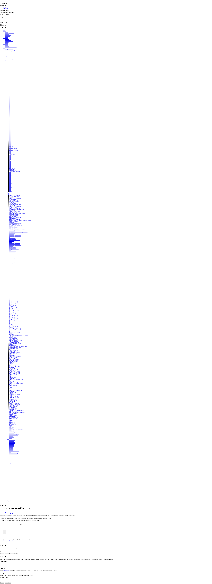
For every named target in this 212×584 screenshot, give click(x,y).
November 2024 (12, 479)
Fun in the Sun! (12, 226)
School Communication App (10, 50)
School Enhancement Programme (11, 47)
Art (9, 237)
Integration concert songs (13, 453)
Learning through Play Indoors (14, 195)
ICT (10, 275)
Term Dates (7, 53)
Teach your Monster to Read (14, 326)
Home (4, 30)
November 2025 (12, 442)
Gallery (6, 493)
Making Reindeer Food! (13, 405)
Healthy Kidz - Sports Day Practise (15, 328)
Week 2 (10, 76)
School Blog (7, 495)
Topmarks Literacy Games (13, 68)
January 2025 (11, 477)
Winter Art (11, 274)
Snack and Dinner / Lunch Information (16, 74)
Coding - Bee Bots (12, 239)
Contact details (7, 36)
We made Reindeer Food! (13, 280)
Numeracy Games (12, 337)
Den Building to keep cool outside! (15, 204)
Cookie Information (8, 535)
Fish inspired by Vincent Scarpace (15, 347)
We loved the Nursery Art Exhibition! (15, 225)
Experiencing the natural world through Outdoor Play (18, 232)
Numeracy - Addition (13, 415)
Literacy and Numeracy (13, 408)
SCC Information (12, 73)
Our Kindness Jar (12, 317)
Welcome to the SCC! (13, 71)
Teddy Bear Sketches (13, 411)
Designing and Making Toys (14, 292)
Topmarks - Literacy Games (14, 322)
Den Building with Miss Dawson (15, 313)
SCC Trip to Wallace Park (13, 150)
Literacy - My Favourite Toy (14, 289)
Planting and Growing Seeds (14, 359)
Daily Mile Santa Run (13, 273)
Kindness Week (12, 423)
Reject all (2, 553)
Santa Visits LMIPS (12, 401)
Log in (4, 502)
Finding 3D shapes (12, 377)
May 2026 (11, 448)
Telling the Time (12, 416)
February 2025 (11, 476)
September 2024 (12, 481)
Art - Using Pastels (12, 312)
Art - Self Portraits (12, 306)
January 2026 (11, 444)
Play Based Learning (13, 399)
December (11, 458)
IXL (10, 452)
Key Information (5, 38)
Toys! (10, 290)
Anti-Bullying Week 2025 (13, 287)
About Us (4, 31)
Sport (6, 490)
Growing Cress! (12, 154)
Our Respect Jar (12, 300)
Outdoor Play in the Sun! (13, 341)
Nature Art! (11, 314)
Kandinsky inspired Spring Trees (15, 235)
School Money (5, 8)
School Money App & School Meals (11, 51)
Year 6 (8, 487)
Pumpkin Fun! (11, 304)
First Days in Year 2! (12, 319)
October (10, 456)
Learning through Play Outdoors (15, 198)
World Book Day (12, 160)
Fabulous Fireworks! (13, 303)
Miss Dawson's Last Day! (13, 200)
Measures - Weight (12, 345)
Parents (4, 48)
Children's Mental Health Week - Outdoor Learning (18, 346)
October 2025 (11, 441)
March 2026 (11, 446)
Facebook (4, 7)
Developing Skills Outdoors (14, 403)
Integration (4, 497)
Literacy (10, 311)
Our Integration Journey (9, 499)
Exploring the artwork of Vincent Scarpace (16, 209)
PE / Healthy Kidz (12, 407)
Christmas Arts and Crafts (13, 396)
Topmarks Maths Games (13, 67)
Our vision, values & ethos (9, 33)
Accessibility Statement (9, 534)
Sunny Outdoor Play (12, 203)
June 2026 (11, 449)
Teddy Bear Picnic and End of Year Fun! (16, 340)
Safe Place (7, 42)
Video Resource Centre (9, 494)
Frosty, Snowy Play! (12, 291)
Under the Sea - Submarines (14, 201)
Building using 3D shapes (13, 382)
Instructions (11, 271)
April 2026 (11, 447)
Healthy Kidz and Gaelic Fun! (14, 352)
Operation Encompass (9, 41)
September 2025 (12, 440)
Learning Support (8, 496)
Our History (7, 34)
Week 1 (10, 75)
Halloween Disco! (12, 305)
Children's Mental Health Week (14, 171)
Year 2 (8, 194)
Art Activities (11, 437)
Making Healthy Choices (13, 215)
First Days (11, 72)
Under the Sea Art (12, 216)
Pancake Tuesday (12, 362)
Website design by (8, 540)
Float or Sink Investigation (13, 214)
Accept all (6, 553)
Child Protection (8, 40)
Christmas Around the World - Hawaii (16, 276)
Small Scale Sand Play (13, 212)
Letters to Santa (12, 270)
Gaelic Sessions (12, 210)
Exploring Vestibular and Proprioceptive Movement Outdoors (20, 220)
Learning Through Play (13, 307)
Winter (10, 384)
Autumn (10, 426)
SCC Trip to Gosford (13, 148)
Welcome (6, 32)
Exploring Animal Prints (13, 369)
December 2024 (12, 478)
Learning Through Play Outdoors (15, 343)
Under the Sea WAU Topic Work (15, 329)
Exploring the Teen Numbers (14, 296)
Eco (5, 489)
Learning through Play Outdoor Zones (16, 379)
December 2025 (12, 443)
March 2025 (11, 475)
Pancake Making (12, 169)
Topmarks (11, 450)
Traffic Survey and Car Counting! (15, 240)
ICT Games (11, 485)
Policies (6, 43)
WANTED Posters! (12, 255)
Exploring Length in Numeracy (14, 371)
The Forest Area (12, 422)
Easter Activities (12, 358)
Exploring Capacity (12, 199)
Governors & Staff (8, 35)
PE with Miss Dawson (13, 207)
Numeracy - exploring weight (14, 211)
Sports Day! (11, 336)
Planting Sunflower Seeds (13, 227)
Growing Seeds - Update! (13, 350)
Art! (10, 253)
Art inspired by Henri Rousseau (14, 366)
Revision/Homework (13, 454)
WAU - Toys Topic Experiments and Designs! (17, 412)
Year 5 (8, 486)
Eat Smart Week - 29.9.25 (13, 318)
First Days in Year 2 (12, 430)
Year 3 (8, 439)
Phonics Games (12, 325)
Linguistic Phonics (12, 283)
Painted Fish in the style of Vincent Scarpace (17, 213)
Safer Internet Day (12, 170)
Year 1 (8, 193)
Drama (10, 242)
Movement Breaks (12, 70)
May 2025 (11, 473)
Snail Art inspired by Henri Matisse (15, 257)
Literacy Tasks (11, 381)
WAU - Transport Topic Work (14, 373)
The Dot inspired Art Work (14, 224)
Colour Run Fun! (12, 351)
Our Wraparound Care (9, 52)
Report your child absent (9, 49)
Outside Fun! (11, 433)
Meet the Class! (12, 320)
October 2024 (11, 480)
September (11, 455)
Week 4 (10, 78)
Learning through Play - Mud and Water (16, 383)
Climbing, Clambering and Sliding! (15, 223)
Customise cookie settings (13, 553)
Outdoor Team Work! (13, 370)
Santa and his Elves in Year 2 (14, 397)
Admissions (7, 39)
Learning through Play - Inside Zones (15, 390)
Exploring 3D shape (12, 247)
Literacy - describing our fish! (14, 196)
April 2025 (11, 474)
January (10, 459)
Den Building (11, 391)
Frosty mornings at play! (13, 413)
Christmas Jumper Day (13, 277)
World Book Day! (12, 365)
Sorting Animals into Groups (14, 249)
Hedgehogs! (11, 428)
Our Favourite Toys (12, 409)
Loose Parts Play (12, 228)
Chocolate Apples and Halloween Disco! (16, 429)
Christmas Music (12, 278)
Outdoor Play (11, 308)
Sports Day (11, 146)
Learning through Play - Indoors (14, 372)
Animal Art (11, 246)
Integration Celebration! (13, 361)
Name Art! (11, 309)
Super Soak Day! (12, 205)
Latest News (7, 46)
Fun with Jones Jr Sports (13, 339)
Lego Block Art (12, 414)
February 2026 (11, 445)
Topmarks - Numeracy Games (14, 482)
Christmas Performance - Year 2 (14, 293)
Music (10, 250)
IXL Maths (11, 324)
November (11, 457)
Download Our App (6, 501)
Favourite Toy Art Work (13, 417)
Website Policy (7, 536)
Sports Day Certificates (13, 338)
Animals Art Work (12, 392)
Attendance (7, 54)
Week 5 (10, 111)
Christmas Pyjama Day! (13, 279)
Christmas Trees (12, 395)
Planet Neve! (11, 241)
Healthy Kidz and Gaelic (13, 348)
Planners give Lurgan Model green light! (10, 513)
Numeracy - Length (12, 238)
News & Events (5, 44)
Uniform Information (8, 55)
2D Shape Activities (12, 424)
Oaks (8, 192)
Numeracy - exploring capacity (14, 332)
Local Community (8, 500)
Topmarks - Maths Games (13, 321)
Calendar (6, 45)
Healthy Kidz (11, 222)
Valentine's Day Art (12, 168)
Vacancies (6, 37)
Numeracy (11, 284)
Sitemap (4, 529)
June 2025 (11, 472)
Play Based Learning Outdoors (14, 394)
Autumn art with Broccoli (13, 294)
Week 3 (10, 77)
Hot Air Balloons (12, 355)
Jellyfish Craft (11, 334)
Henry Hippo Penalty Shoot (14, 315)
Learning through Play (13, 330)
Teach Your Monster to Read (14, 451)
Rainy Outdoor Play (12, 251)
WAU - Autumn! (12, 299)
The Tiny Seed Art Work (13, 360)
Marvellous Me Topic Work (14, 310)
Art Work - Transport (13, 357)
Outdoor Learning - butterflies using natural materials (18, 335)
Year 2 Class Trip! (12, 218)
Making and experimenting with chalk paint (16, 229)
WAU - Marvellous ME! (13, 435)
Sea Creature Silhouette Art (14, 342)
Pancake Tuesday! (12, 248)
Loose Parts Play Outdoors (14, 256)
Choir (6, 491)
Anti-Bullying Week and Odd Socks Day (16, 410)
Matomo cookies (6, 570)
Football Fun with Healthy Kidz (14, 244)
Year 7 (8, 488)
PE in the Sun (11, 202)
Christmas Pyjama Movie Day (14, 404)
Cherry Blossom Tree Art (13, 221)
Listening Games (12, 69)
